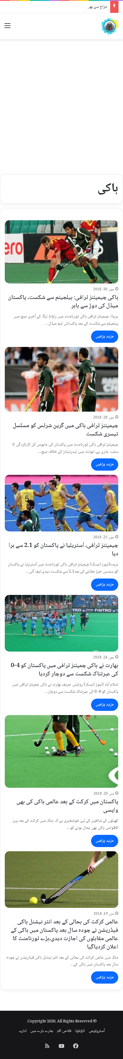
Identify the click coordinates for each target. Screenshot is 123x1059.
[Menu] (7, 28)
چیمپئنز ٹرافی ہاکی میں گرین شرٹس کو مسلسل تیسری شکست (65, 430)
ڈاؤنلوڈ (80, 1031)
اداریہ (23, 1031)
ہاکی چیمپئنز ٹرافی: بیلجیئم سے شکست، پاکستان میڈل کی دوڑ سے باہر (63, 302)
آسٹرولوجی (97, 1031)
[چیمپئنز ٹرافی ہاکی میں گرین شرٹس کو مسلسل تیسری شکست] (61, 379)
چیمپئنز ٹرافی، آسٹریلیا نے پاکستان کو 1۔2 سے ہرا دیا (63, 550)
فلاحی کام (64, 1031)
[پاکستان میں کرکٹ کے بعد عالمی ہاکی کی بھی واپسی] (61, 751)
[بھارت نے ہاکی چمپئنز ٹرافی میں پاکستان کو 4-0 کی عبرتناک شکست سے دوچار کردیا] (61, 623)
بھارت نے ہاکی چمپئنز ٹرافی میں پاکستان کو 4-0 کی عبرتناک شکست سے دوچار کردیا (64, 670)
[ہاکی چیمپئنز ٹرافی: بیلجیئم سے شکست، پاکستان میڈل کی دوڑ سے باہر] (61, 251)
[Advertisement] (61, 106)
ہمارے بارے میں (41, 1031)
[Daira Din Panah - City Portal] (110, 26)
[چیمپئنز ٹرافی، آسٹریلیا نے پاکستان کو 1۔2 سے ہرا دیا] (61, 503)
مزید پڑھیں (105, 336)
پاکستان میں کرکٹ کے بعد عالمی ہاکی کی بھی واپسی (67, 806)
